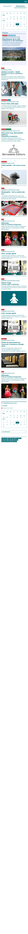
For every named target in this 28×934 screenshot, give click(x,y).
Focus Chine (4, 438)
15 (3, 26)
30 (21, 18)
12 (17, 24)
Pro (9, 438)
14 (24, 24)
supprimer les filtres (8, 408)
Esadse (12, 438)
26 (7, 18)
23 (20, 17)
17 (10, 26)
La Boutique (4, 439)
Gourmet (10, 439)
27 (10, 18)
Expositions (7, 6)
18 (14, 26)
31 (24, 18)
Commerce (15, 439)
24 (24, 17)
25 (3, 18)
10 (10, 24)
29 (17, 18)
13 (20, 24)
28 (14, 18)
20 (10, 17)
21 (14, 17)
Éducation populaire (6, 441)
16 (7, 26)
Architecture (13, 441)
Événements (20, 6)
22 (17, 17)
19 (17, 26)
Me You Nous (18, 438)
